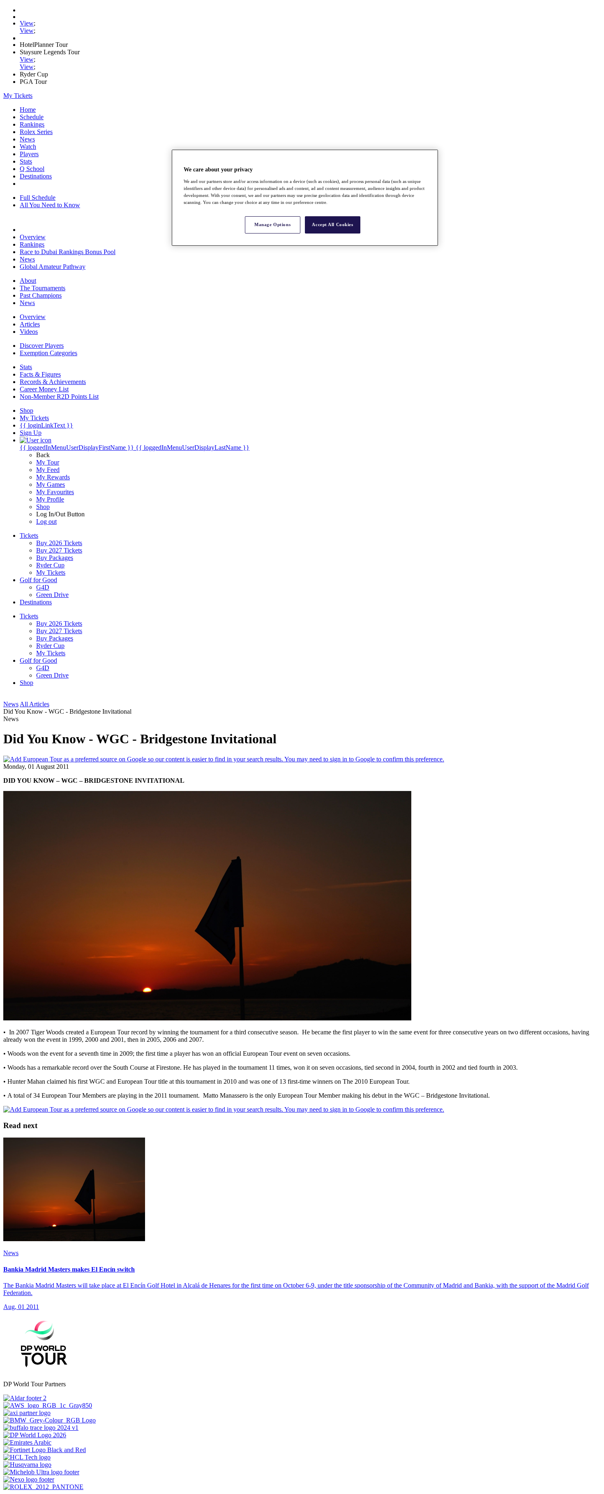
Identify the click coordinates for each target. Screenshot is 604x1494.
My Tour (47, 462)
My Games (50, 484)
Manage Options (272, 224)
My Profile (50, 499)
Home (28, 109)
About (28, 280)
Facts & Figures (40, 374)
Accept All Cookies (332, 224)
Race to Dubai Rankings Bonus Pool (67, 251)
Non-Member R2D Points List (59, 396)
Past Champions (41, 295)
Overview (33, 237)
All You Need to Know (50, 204)
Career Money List (44, 389)
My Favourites (55, 491)
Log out (46, 521)
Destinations (36, 176)
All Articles (34, 704)
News (27, 139)
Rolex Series (36, 131)
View (27, 23)
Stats (26, 161)
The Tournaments (42, 287)
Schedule (32, 116)
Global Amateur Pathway (52, 266)
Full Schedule (37, 197)
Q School (32, 168)
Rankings (32, 124)
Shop (43, 506)
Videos (29, 331)
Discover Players (42, 345)
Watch (28, 146)
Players (29, 153)
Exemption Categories (48, 352)
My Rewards (53, 477)
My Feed (48, 469)
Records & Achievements (53, 381)
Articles (30, 324)
